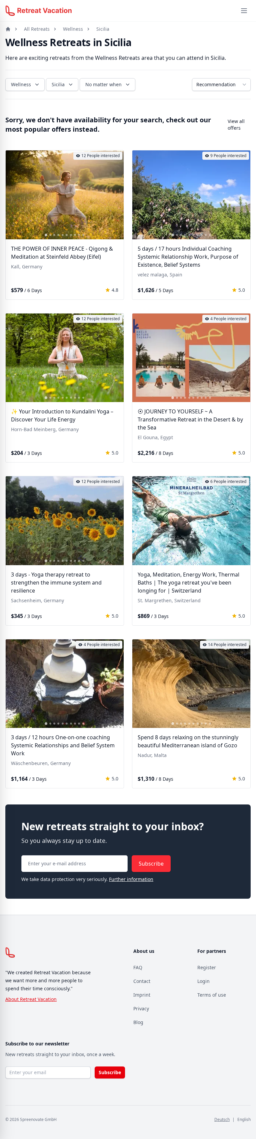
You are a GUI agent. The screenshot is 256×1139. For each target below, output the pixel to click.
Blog (138, 1022)
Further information (131, 879)
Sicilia (102, 29)
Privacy (141, 1008)
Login (203, 981)
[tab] (46, 235)
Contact (141, 981)
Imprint (141, 995)
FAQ (137, 967)
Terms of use (211, 995)
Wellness (73, 29)
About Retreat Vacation (31, 999)
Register (206, 967)
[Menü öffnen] (244, 10)
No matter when (103, 84)
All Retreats (37, 29)
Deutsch (222, 1119)
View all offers (236, 124)
